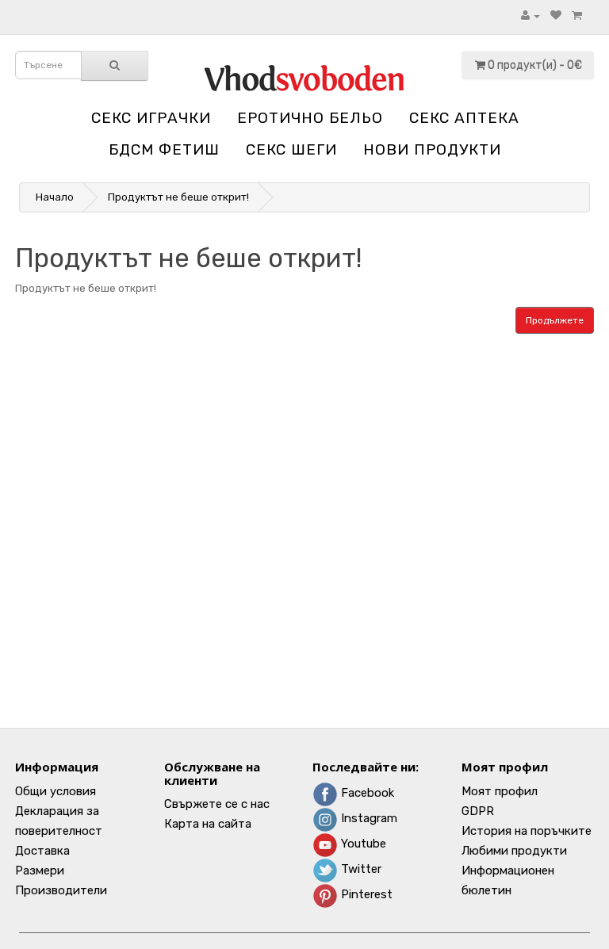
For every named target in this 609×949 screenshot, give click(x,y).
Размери (39, 870)
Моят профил (500, 791)
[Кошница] (577, 15)
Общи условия (55, 791)
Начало (55, 197)
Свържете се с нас (217, 804)
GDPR (478, 811)
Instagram (367, 818)
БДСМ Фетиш (164, 149)
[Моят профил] (530, 15)
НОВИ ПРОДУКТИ (432, 149)
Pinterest (365, 894)
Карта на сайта (207, 824)
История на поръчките (527, 831)
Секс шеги (291, 149)
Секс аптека (464, 118)
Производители (61, 890)
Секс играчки (151, 118)
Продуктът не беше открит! (178, 197)
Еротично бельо (310, 118)
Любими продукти (514, 851)
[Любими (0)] (555, 15)
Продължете (555, 320)
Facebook (366, 793)
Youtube (362, 843)
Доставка (42, 851)
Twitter (359, 869)
